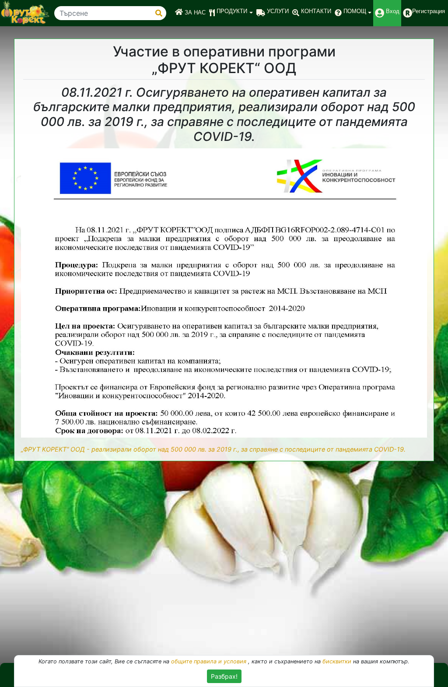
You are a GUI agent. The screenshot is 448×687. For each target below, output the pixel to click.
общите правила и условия (208, 661)
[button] (230, 13)
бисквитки (336, 661)
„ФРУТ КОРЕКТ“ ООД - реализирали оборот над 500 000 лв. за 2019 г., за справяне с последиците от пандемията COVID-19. (213, 449)
